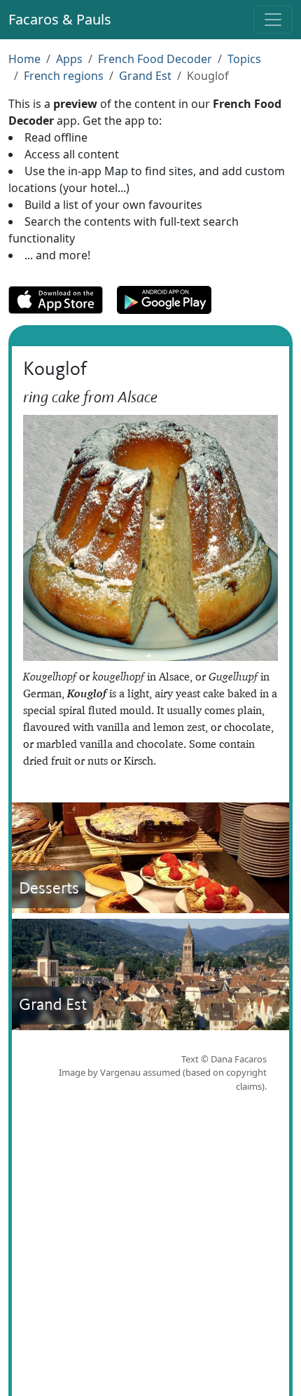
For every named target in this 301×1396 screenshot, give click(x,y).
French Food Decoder (155, 59)
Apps (69, 59)
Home (24, 59)
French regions (64, 75)
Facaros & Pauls (59, 19)
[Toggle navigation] (273, 20)
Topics (244, 59)
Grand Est (145, 75)
